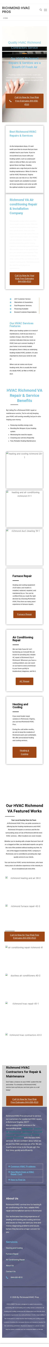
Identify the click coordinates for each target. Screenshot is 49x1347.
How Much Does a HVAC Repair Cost (22, 1173)
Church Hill (37, 1131)
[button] (24, 1166)
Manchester (27, 1131)
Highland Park (27, 1128)
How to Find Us (18, 1180)
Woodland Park (15, 1131)
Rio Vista (35, 1135)
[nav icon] (45, 10)
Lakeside (9, 1138)
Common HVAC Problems (23, 1166)
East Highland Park (23, 1135)
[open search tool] (41, 10)
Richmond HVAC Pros (16, 10)
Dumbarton (19, 1138)
